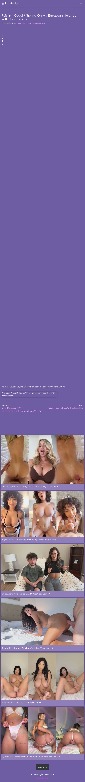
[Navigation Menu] (80, 3)
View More (42, 767)
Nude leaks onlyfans (36, 23)
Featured (22, 23)
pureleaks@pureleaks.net (42, 775)
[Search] (76, 4)
